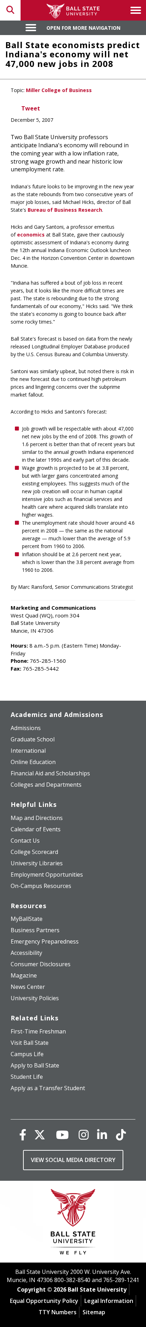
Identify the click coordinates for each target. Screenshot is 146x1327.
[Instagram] (84, 1134)
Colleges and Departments (46, 784)
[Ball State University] (73, 1223)
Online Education (33, 762)
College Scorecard (34, 852)
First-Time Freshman (38, 1031)
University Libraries (37, 863)
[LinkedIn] (102, 1134)
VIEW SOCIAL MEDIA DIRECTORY (73, 1160)
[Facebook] (22, 1134)
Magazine (24, 975)
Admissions (26, 728)
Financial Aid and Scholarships (50, 773)
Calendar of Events (36, 829)
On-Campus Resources (41, 886)
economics (31, 234)
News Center (28, 987)
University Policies (35, 998)
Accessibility (26, 953)
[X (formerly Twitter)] (39, 1134)
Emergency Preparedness (45, 941)
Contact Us (25, 840)
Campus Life (27, 1054)
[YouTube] (62, 1134)
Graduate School (33, 739)
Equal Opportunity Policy (44, 1301)
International (28, 750)
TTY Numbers (58, 1312)
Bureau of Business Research (65, 209)
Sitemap (94, 1312)
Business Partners (35, 930)
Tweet (30, 108)
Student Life (27, 1077)
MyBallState (27, 919)
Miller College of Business (59, 90)
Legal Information (108, 1301)
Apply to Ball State (35, 1065)
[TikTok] (121, 1134)
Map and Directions (37, 818)
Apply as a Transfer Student (48, 1088)
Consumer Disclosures (41, 964)
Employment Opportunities (47, 874)
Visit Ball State (30, 1043)
